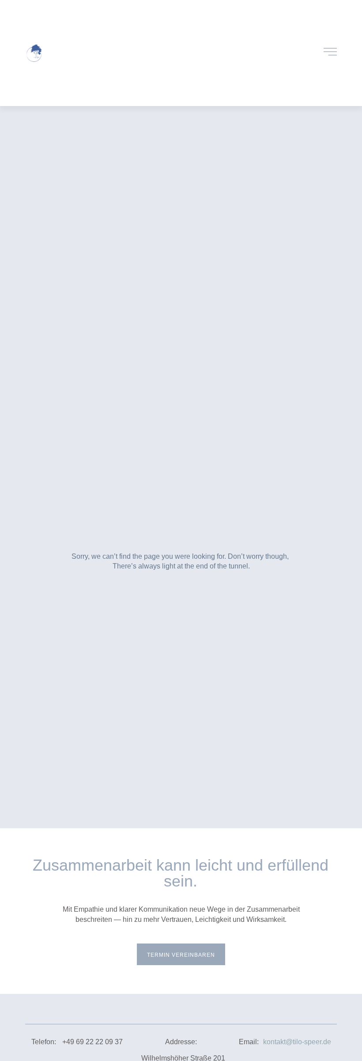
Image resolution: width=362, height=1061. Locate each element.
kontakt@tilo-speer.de (297, 1042)
